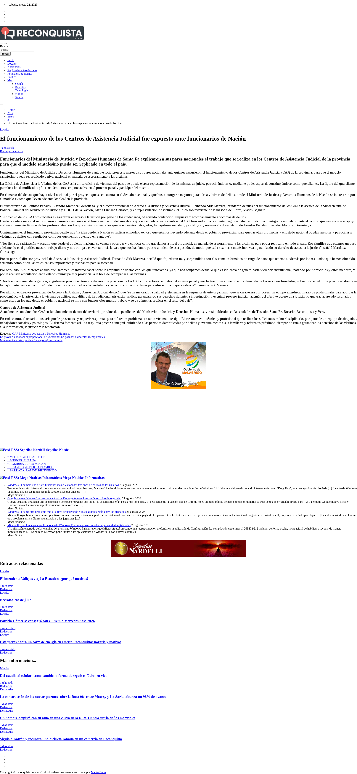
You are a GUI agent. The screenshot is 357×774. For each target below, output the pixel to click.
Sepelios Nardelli (58, 450)
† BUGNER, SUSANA (21, 460)
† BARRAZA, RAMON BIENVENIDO (32, 470)
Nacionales (13, 67)
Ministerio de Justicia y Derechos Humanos (44, 333)
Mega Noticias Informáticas (83, 478)
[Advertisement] (178, 418)
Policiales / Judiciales (19, 73)
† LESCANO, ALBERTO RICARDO (30, 467)
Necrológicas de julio (15, 600)
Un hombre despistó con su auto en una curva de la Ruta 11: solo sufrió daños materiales (67, 718)
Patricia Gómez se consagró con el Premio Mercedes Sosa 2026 (47, 621)
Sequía (19, 83)
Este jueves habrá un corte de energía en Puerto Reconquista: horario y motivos (60, 642)
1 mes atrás (6, 585)
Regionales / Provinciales (22, 70)
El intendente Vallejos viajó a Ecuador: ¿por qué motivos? (44, 579)
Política (11, 77)
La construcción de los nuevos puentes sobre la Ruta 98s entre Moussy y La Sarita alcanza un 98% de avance (83, 697)
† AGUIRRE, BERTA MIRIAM (26, 463)
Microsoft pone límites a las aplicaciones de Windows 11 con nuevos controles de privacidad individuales (69, 525)
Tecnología (21, 90)
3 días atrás (6, 682)
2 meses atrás (7, 628)
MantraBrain (98, 772)
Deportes (20, 87)
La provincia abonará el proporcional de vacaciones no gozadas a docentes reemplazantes (52, 336)
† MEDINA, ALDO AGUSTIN (26, 457)
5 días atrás (6, 703)
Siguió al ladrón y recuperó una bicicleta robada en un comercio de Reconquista (61, 739)
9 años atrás (7, 147)
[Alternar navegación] (1, 43)
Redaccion (6, 589)
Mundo (19, 93)
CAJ (15, 333)
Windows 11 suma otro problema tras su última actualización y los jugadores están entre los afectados (66, 511)
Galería (19, 97)
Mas (9, 80)
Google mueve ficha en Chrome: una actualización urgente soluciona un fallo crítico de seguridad (64, 498)
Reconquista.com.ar (11, 151)
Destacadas (6, 689)
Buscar (4, 46)
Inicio (10, 60)
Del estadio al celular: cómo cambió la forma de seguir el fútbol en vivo (53, 676)
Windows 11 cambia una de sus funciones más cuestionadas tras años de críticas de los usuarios (63, 485)
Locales (12, 63)
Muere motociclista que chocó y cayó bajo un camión (31, 340)
